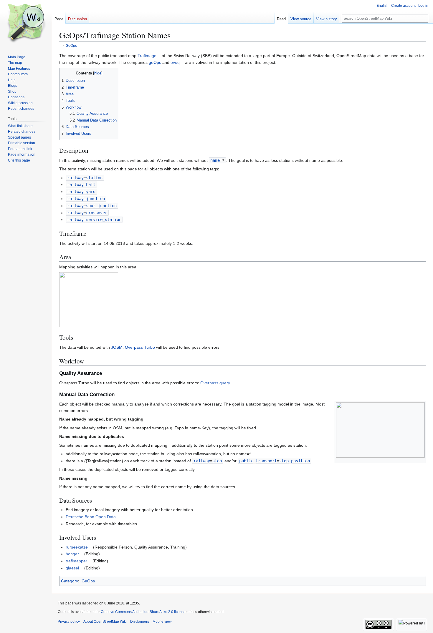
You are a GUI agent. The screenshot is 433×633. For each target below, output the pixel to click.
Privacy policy (69, 621)
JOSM (117, 347)
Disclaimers (139, 621)
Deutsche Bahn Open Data (91, 516)
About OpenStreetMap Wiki (105, 621)
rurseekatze (77, 547)
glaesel (72, 568)
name (215, 160)
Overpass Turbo (140, 347)
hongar (72, 553)
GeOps (71, 45)
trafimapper (76, 561)
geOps (155, 62)
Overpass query (215, 383)
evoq (175, 62)
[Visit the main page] (25, 23)
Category (69, 581)
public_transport (258, 460)
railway (75, 177)
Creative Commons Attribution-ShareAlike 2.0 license (143, 612)
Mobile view (162, 621)
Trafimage (147, 55)
